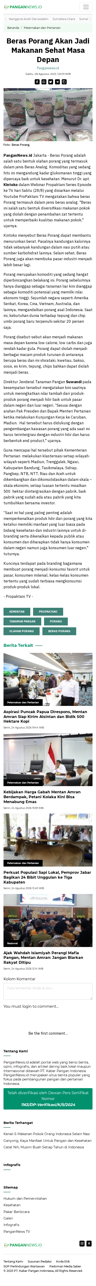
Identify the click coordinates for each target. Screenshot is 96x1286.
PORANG (56, 621)
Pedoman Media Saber (65, 1266)
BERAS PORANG (59, 631)
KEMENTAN (16, 611)
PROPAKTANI (48, 611)
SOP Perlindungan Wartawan (24, 1266)
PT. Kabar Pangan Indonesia (34, 1271)
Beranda (13, 28)
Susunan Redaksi (39, 1261)
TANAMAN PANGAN (22, 621)
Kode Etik (63, 1261)
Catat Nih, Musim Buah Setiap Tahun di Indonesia (43, 1147)
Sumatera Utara (64, 19)
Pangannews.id (48, 68)
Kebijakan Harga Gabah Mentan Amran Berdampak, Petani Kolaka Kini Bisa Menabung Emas (42, 797)
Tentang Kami (13, 1261)
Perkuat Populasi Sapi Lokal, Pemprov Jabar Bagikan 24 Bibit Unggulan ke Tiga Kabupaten (47, 877)
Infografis (11, 1225)
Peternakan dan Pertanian (42, 28)
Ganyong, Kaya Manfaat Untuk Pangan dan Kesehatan (47, 1141)
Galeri (8, 1218)
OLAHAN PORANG (21, 631)
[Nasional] (48, 920)
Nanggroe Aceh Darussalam (28, 19)
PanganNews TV (16, 1232)
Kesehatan (12, 1205)
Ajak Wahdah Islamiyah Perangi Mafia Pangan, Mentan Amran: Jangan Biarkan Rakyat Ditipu (43, 958)
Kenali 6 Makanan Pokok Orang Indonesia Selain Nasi (46, 1134)
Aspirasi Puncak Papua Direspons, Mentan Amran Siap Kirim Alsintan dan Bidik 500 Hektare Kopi (45, 717)
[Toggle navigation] (86, 7)
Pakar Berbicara (16, 1212)
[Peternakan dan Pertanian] (48, 679)
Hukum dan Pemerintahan (25, 1198)
